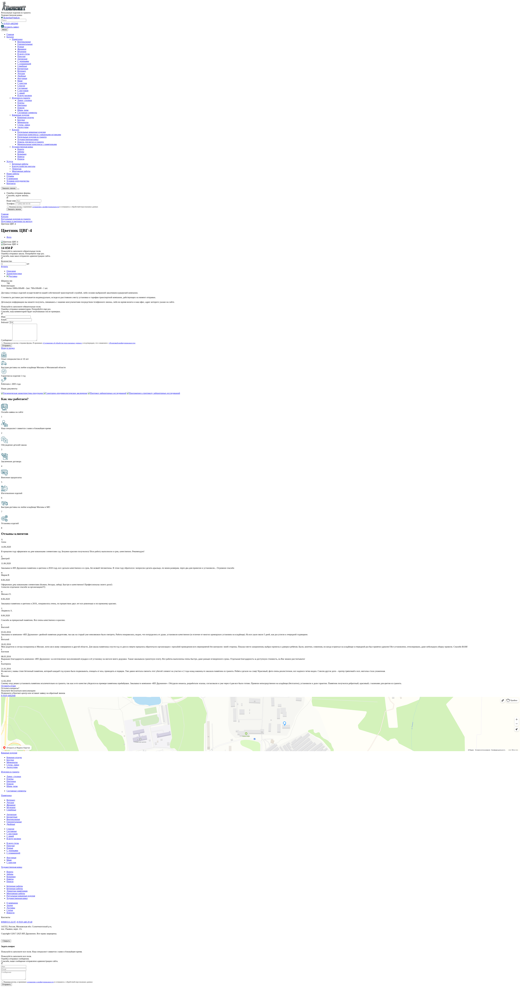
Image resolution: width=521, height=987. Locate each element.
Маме (20, 81)
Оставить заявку (11, 27)
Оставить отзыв (8, 686)
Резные (20, 46)
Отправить (6, 984)
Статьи (10, 910)
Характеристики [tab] (14, 273)
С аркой (21, 93)
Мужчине (21, 51)
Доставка (11, 908)
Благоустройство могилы (23, 166)
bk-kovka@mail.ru (11, 17)
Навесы (20, 156)
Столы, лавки (23, 125)
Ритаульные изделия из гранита (32, 137)
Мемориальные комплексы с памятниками (37, 144)
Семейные (22, 66)
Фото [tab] (9, 237)
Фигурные (22, 78)
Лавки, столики (24, 100)
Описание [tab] (11, 271)
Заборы (20, 151)
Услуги (10, 161)
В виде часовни (24, 95)
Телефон (10, 203)
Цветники (22, 105)
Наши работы (13, 173)
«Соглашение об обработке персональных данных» (62, 343)
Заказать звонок (8, 188)
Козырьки (21, 154)
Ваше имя (11, 201)
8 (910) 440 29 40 (24, 922)
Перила (20, 159)
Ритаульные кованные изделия (31, 132)
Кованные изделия (20, 115)
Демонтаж (16, 169)
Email (3, 320)
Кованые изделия (9, 753)
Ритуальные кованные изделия (21, 896)
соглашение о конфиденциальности (45, 207)
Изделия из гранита (21, 98)
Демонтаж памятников (17, 891)
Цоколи (20, 108)
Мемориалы (22, 122)
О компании (12, 178)
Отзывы (10, 176)
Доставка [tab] (13, 276)
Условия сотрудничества (18, 181)
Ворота (20, 149)
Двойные (21, 76)
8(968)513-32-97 (8, 922)
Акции (10, 905)
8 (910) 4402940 (11, 23)
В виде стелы (23, 54)
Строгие (21, 86)
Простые (21, 56)
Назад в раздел (8, 348)
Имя (3, 317)
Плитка (20, 103)
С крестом (22, 83)
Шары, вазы (22, 110)
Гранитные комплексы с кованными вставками (39, 134)
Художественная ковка (27, 139)
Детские (21, 73)
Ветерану (21, 71)
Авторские (22, 59)
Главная (10, 34)
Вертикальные (24, 42)
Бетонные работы (20, 164)
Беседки (21, 120)
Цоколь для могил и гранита (30, 142)
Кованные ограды (25, 117)
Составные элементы (27, 112)
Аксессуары (22, 127)
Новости (11, 913)
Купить (4, 266)
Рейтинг (5, 322)
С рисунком (22, 90)
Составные (22, 88)
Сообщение (6, 340)
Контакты (11, 183)
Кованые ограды (14, 757)
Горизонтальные (25, 44)
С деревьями (23, 61)
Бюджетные (22, 68)
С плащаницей (24, 64)
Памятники (17, 39)
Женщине (21, 49)
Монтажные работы (21, 171)
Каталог (10, 37)
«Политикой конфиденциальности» (122, 343)
